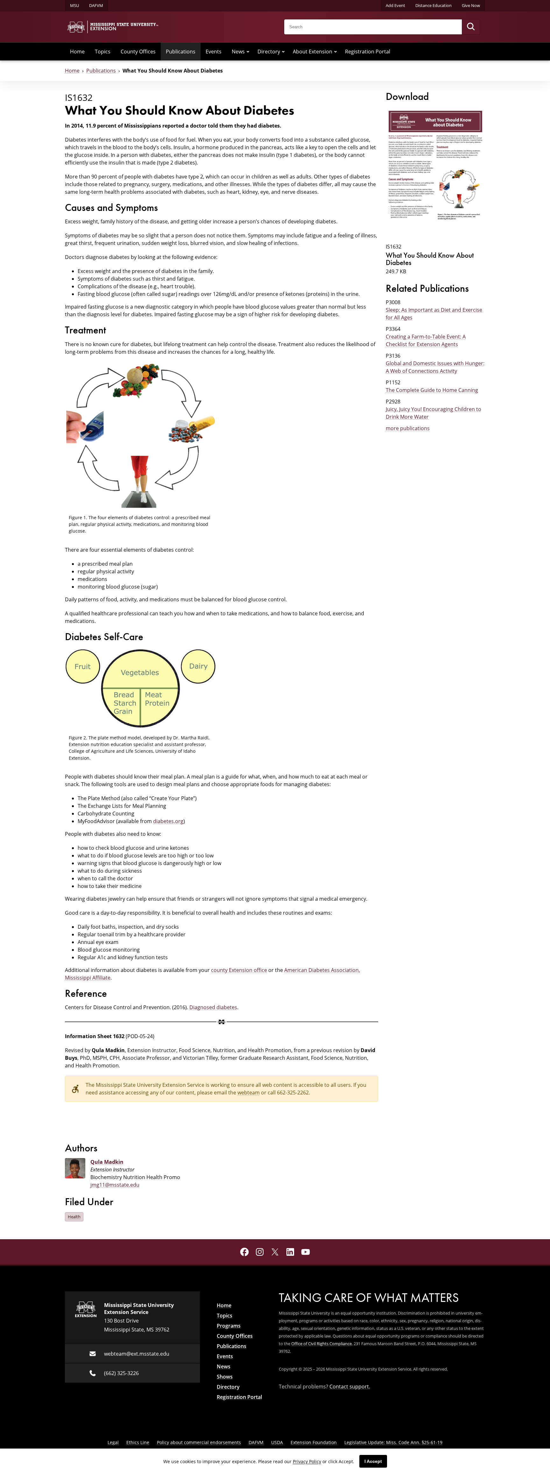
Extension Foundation (314, 1442)
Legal (113, 1442)
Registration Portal (367, 51)
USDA (277, 1442)
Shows (225, 1376)
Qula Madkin (106, 1161)
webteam (248, 1092)
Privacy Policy (307, 1461)
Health (74, 1216)
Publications (180, 51)
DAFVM (96, 5)
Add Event (395, 5)
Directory (268, 51)
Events (214, 51)
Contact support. (349, 1386)
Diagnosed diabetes (213, 1007)
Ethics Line (137, 1442)
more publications (408, 428)
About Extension (312, 51)
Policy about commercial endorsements (199, 1442)
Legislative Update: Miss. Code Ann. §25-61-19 (393, 1442)
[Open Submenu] (248, 51)
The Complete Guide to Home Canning (432, 390)
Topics (102, 51)
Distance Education (433, 5)
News (238, 51)
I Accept (373, 1461)
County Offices (138, 51)
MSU (74, 5)
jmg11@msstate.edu (114, 1184)
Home (77, 51)
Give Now (471, 5)
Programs (229, 1325)
